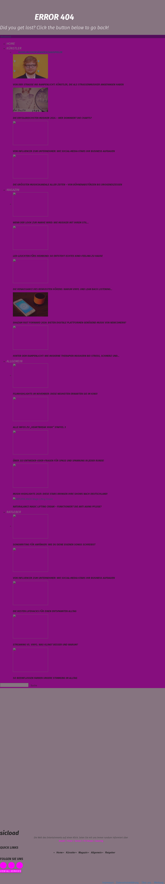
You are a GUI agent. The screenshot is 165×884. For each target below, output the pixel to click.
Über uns (146, 882)
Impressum (108, 882)
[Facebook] (3, 865)
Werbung (158, 882)
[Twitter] (19, 865)
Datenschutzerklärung (127, 882)
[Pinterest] (11, 865)
